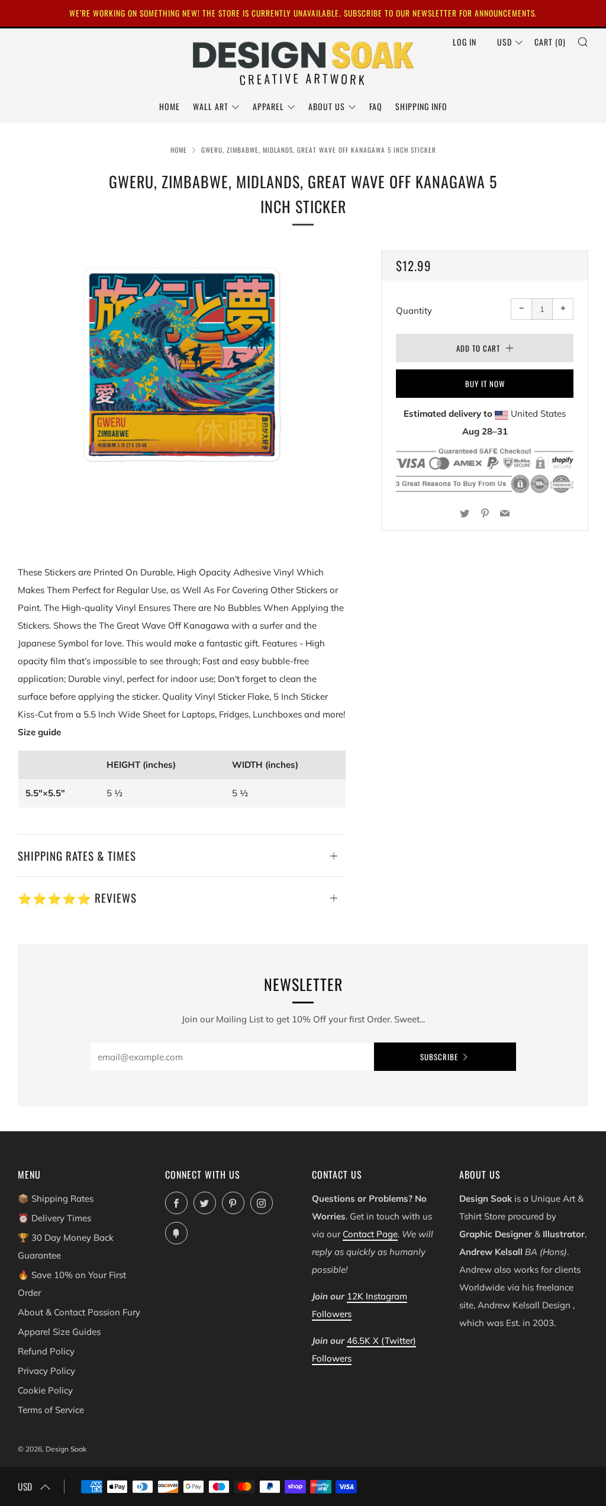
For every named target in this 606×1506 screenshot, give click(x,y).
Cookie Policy (45, 1390)
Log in (464, 42)
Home (169, 106)
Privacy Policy (46, 1370)
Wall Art (210, 106)
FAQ (375, 106)
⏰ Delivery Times (54, 1218)
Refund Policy (46, 1351)
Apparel (268, 106)
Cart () (550, 42)
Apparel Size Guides (59, 1331)
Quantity (414, 310)
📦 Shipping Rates (56, 1198)
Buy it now (485, 384)
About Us (326, 106)
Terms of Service (51, 1409)
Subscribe (439, 1057)
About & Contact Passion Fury (79, 1312)
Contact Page (370, 1234)
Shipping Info (421, 106)
